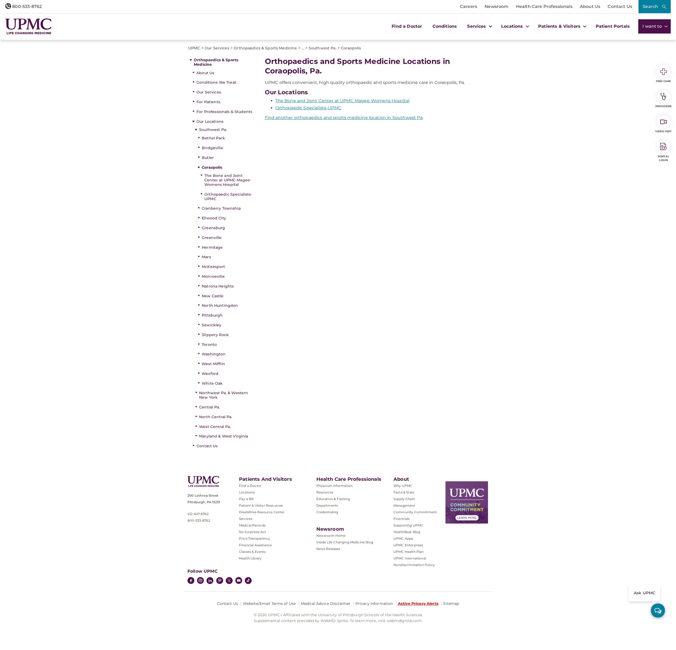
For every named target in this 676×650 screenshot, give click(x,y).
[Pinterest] (219, 581)
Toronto (209, 344)
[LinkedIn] (209, 581)
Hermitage (212, 247)
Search (650, 6)
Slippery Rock (215, 334)
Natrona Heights (218, 286)
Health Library (250, 558)
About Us (590, 6)
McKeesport (213, 266)
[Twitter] (229, 580)
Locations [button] (512, 26)
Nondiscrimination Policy (414, 565)
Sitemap (451, 603)
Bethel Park (213, 138)
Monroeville (213, 276)
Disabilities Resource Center (261, 512)
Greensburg (213, 227)
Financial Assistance (255, 545)
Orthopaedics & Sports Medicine (216, 62)
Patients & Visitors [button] (560, 26)
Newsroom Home (331, 536)
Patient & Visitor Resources (261, 505)
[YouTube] (238, 581)
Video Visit (663, 131)
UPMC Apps (403, 538)
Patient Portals (613, 26)
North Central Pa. (215, 417)
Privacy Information (374, 603)
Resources (324, 492)
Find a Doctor (407, 26)
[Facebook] (190, 581)
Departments (327, 505)
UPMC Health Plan (408, 552)
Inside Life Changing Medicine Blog (344, 542)
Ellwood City (214, 218)
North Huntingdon (220, 305)
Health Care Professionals (544, 6)
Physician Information (334, 486)
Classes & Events (252, 552)
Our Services (208, 92)
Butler (208, 157)
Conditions (445, 26)
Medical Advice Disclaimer (326, 603)
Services (245, 519)
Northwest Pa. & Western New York (223, 395)
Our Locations (209, 121)
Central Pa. (209, 407)
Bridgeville (212, 147)
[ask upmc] (658, 611)
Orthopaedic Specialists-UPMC (228, 196)
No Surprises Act (252, 532)
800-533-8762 (26, 6)
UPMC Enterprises (408, 545)
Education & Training (333, 499)
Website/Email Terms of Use (269, 603)
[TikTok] (248, 580)
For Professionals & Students (224, 111)
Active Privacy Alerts (418, 603)
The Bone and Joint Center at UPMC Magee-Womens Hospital (227, 180)
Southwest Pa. (213, 129)
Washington (214, 354)
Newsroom (496, 6)
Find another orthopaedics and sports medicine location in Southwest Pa (343, 117)
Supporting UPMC (408, 525)
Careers (468, 6)
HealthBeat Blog (406, 532)
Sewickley (211, 325)
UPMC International (409, 558)
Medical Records (252, 525)
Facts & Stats (403, 492)
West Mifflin (213, 363)
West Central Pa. (215, 426)
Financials (401, 519)
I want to (652, 26)
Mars (206, 257)
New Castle (212, 296)
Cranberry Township (221, 208)
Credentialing (327, 512)
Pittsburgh (212, 315)
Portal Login (663, 158)
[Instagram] (200, 581)
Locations (247, 492)
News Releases (328, 549)
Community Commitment (415, 512)
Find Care (663, 81)
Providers (663, 106)
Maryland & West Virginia (223, 436)
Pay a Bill (246, 499)
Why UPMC (402, 486)
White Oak (212, 383)
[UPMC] (28, 26)
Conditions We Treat (216, 82)
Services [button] (477, 26)
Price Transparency (254, 538)
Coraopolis (212, 167)
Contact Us (620, 6)
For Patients (208, 102)
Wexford (210, 373)
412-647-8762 (198, 514)
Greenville (212, 237)
